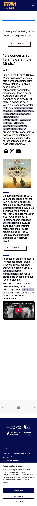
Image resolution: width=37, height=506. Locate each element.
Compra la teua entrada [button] (18, 43)
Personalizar (18, 496)
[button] (33, 5)
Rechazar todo (19, 502)
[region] (18, 484)
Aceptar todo (18, 491)
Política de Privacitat (11, 461)
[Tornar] (18, 407)
